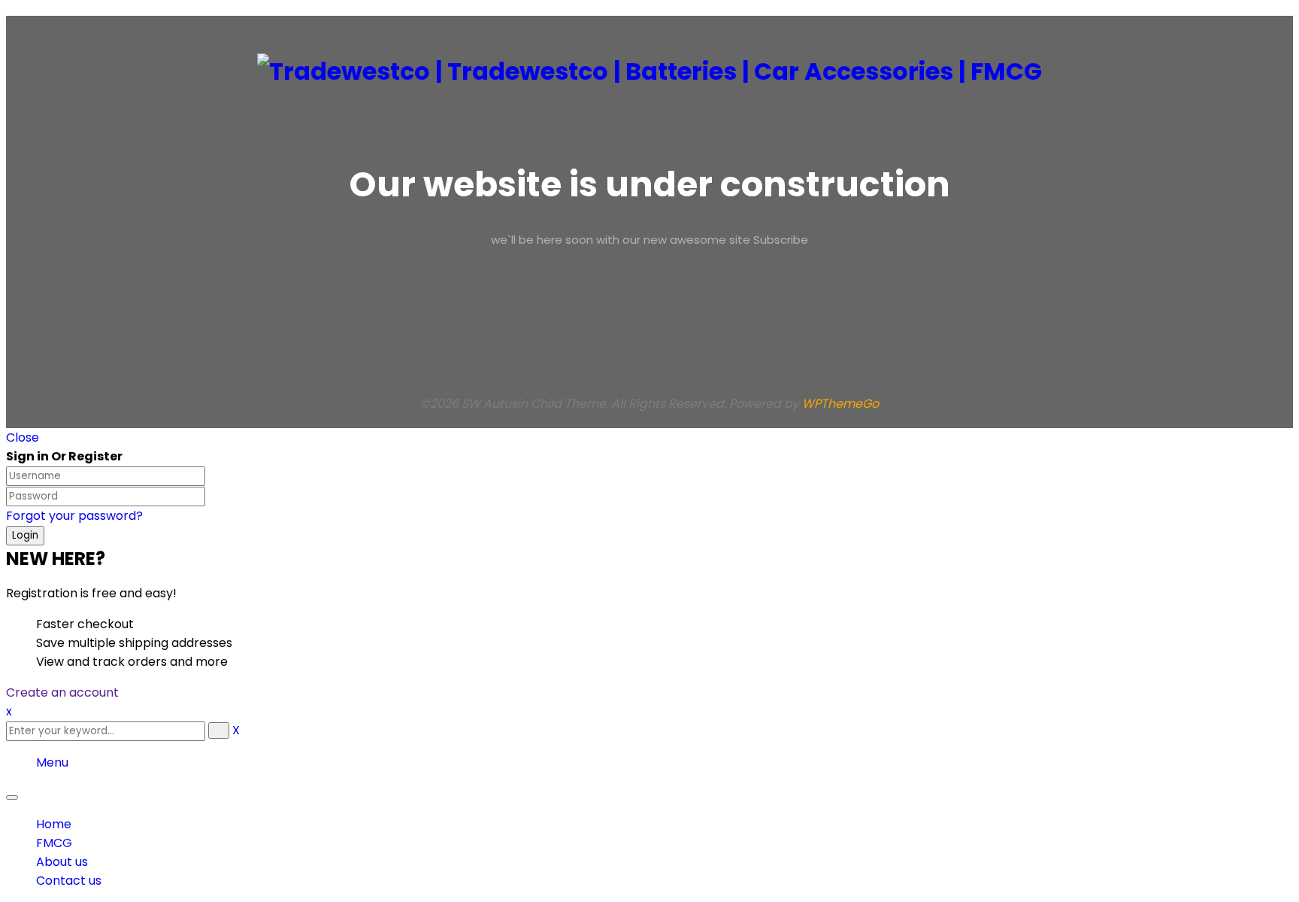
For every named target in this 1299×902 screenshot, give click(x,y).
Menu (52, 762)
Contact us (68, 880)
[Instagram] (664, 339)
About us (62, 861)
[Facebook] (664, 301)
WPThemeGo (840, 403)
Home (53, 824)
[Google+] (664, 357)
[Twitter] (664, 320)
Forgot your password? (74, 515)
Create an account (62, 692)
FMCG (54, 843)
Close (22, 437)
